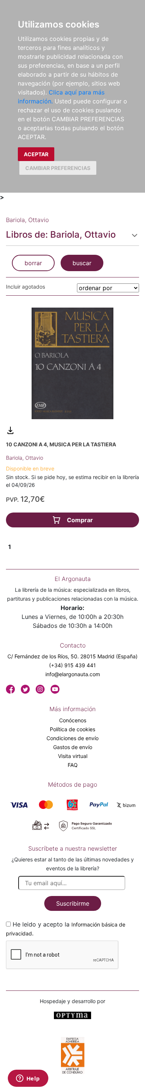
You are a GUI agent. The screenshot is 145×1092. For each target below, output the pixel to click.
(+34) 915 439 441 (72, 665)
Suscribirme (72, 903)
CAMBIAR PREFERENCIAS (57, 168)
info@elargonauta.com (72, 674)
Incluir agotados (25, 286)
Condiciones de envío (72, 738)
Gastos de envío (72, 747)
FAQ (73, 765)
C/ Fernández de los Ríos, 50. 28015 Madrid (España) (72, 656)
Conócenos (72, 720)
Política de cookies (72, 729)
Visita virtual (72, 756)
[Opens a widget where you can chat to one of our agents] (27, 1079)
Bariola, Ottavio (24, 458)
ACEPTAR (36, 154)
